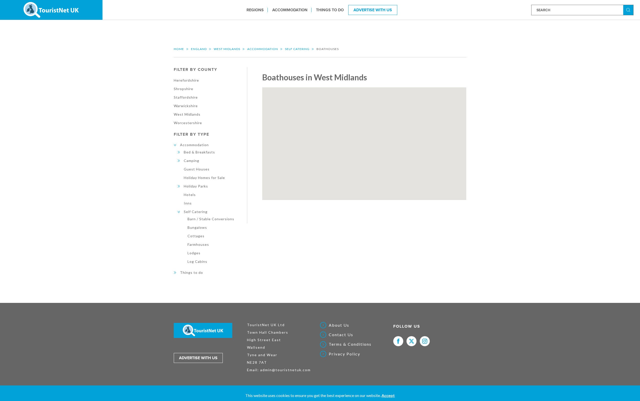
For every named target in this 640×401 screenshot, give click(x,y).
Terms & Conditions (350, 344)
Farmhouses (198, 244)
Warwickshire (186, 106)
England (199, 49)
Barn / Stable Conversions (211, 219)
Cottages (196, 236)
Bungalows (197, 227)
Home (179, 49)
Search (629, 10)
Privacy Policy (344, 354)
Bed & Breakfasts (199, 152)
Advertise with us (198, 357)
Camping (191, 160)
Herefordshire (186, 80)
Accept (388, 395)
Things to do (330, 10)
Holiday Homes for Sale (204, 177)
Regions (255, 10)
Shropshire (183, 89)
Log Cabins (197, 261)
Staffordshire (186, 97)
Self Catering (297, 49)
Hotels (190, 194)
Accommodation (290, 10)
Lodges (194, 253)
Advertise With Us (373, 9)
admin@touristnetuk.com (285, 370)
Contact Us (341, 334)
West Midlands (227, 49)
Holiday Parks (196, 186)
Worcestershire (188, 123)
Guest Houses (197, 169)
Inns (188, 203)
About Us (339, 325)
